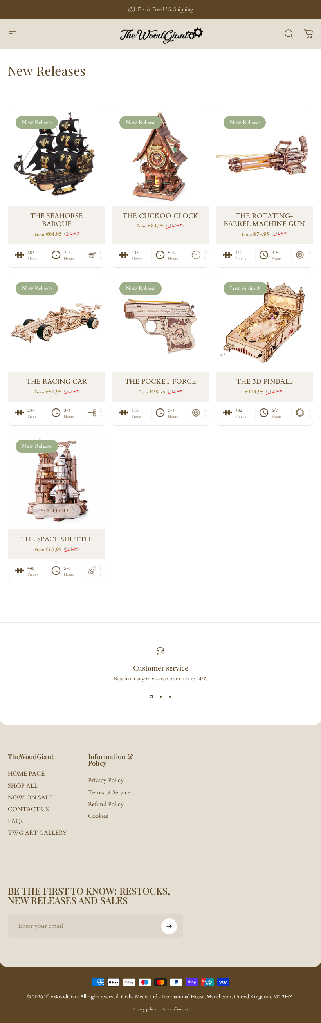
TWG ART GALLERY (37, 833)
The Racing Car (56, 381)
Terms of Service (109, 792)
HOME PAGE (26, 774)
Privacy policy (144, 1009)
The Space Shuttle (57, 539)
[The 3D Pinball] (264, 323)
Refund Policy (106, 804)
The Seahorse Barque (56, 220)
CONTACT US (28, 809)
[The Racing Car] (56, 323)
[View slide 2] (160, 696)
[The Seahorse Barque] (56, 157)
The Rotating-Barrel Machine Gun (264, 220)
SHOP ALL (23, 786)
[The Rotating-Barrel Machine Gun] (264, 157)
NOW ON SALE (30, 797)
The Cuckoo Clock (160, 216)
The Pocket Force (160, 381)
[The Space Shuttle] (56, 480)
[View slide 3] (170, 696)
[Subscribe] (169, 926)
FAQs (15, 821)
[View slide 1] (151, 696)
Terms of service (175, 1009)
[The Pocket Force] (160, 323)
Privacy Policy (106, 780)
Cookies (98, 816)
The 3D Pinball (264, 381)
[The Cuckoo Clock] (160, 157)
